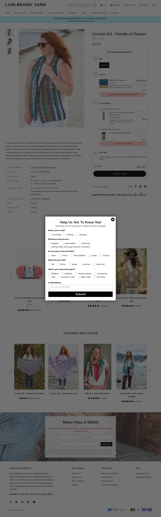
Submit (81, 294)
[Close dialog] (113, 219)
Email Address (54, 282)
